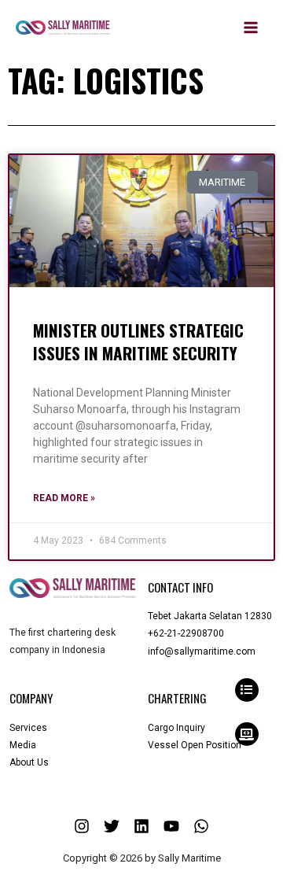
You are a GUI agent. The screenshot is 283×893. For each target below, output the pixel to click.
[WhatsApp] (201, 826)
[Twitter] (111, 826)
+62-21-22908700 (186, 633)
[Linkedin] (141, 826)
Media (22, 745)
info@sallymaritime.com (201, 651)
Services (28, 727)
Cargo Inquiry (176, 727)
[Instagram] (82, 826)
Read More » (64, 498)
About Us (29, 762)
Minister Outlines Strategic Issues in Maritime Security (138, 341)
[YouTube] (171, 826)
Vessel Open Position (194, 745)
